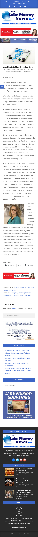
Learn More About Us (19, 527)
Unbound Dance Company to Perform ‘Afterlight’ (23, 481)
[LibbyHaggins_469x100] (19, 29)
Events (18, 474)
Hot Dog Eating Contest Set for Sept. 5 (17, 350)
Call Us (19, 515)
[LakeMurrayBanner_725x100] (19, 38)
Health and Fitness (25, 71)
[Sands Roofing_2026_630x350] (19, 322)
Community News (21, 496)
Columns (6, 71)
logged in (15, 308)
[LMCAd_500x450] (19, 392)
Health (22, 69)
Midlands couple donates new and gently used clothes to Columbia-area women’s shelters (18, 370)
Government (20, 498)
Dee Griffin (14, 71)
